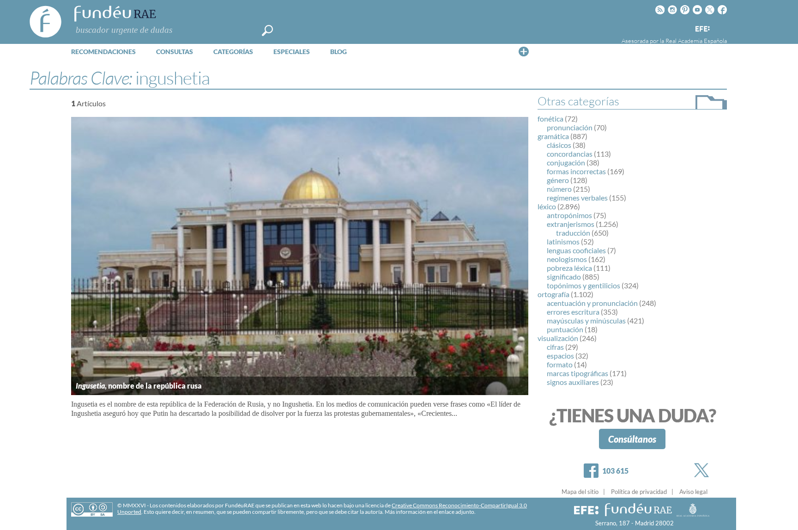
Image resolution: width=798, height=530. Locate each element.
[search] (267, 30)
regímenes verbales (577, 197)
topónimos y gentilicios (583, 285)
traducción (573, 232)
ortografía (553, 294)
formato (560, 364)
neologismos (567, 259)
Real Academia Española (696, 40)
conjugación (566, 162)
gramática (553, 136)
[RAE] (721, 27)
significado (564, 276)
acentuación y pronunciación (592, 303)
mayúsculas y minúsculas (586, 320)
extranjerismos (570, 223)
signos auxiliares (573, 382)
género (558, 180)
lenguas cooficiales (576, 250)
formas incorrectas (576, 171)
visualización (558, 338)
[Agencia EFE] (702, 29)
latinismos (563, 241)
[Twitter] (703, 470)
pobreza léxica (569, 267)
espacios (560, 355)
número (559, 188)
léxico (547, 206)
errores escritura (573, 311)
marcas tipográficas (577, 373)
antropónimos (569, 215)
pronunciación (569, 127)
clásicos (559, 144)
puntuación (565, 329)
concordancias (569, 153)
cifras (555, 346)
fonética (550, 118)
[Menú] (524, 51)
